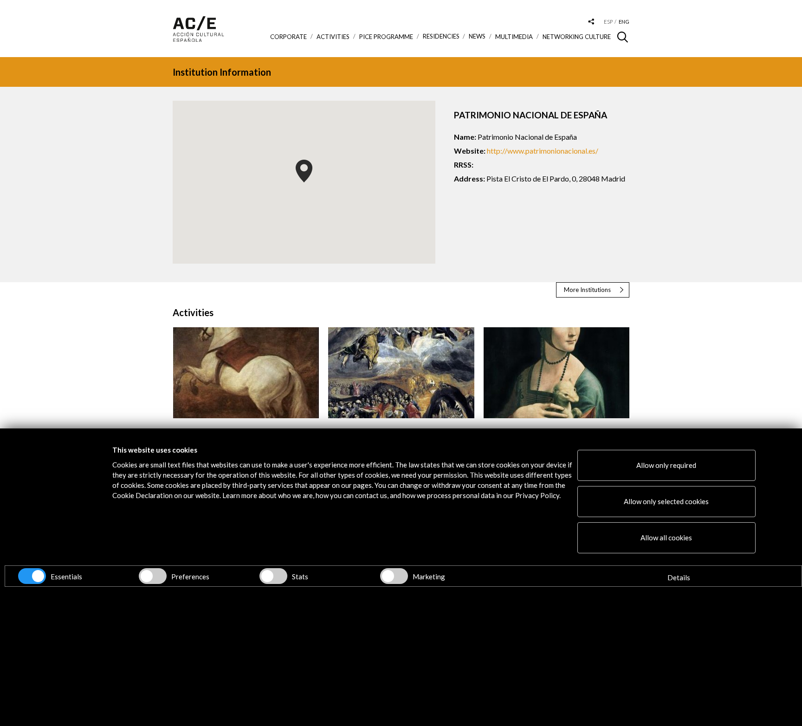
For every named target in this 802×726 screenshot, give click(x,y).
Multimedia (514, 36)
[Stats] (273, 576)
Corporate (288, 36)
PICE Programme (386, 36)
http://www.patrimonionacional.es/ (542, 150)
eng (624, 21)
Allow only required (666, 465)
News (477, 36)
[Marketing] (394, 576)
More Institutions (587, 289)
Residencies (441, 36)
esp (608, 21)
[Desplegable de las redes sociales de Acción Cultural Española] (591, 22)
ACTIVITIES (333, 36)
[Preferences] (153, 576)
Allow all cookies (666, 537)
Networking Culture (577, 36)
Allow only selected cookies (666, 501)
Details (678, 577)
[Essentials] (32, 576)
